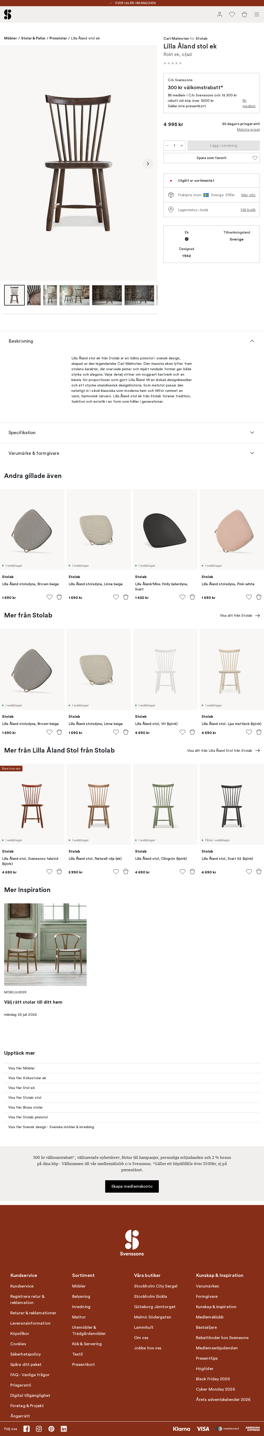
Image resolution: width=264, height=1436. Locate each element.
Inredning (81, 1307)
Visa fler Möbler (21, 1068)
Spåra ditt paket (26, 1364)
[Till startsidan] (7, 14)
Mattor (79, 1317)
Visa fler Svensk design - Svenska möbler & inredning (51, 1127)
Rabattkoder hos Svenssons (222, 1337)
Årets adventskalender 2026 (223, 1399)
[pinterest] (51, 1429)
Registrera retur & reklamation (27, 1299)
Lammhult (143, 1327)
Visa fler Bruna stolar (25, 1107)
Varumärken (207, 1286)
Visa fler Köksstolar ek (27, 1078)
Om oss (141, 1337)
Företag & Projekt (27, 1406)
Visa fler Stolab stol (24, 1098)
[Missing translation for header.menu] (257, 14)
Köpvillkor (19, 1333)
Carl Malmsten (176, 38)
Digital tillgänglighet (30, 1395)
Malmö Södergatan (152, 1317)
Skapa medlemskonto (132, 1186)
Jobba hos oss (147, 1348)
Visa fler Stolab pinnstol (28, 1117)
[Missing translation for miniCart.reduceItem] (167, 146)
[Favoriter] (232, 14)
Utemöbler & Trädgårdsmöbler (89, 1330)
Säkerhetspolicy (25, 1354)
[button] (172, 63)
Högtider (204, 1368)
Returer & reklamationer (33, 1313)
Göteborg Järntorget (155, 1307)
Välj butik (248, 209)
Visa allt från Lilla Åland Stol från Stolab (219, 751)
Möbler (10, 38)
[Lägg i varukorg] (59, 597)
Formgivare (207, 1296)
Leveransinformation (30, 1323)
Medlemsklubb (210, 1317)
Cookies (18, 1344)
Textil (77, 1354)
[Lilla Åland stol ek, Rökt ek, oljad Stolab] (78, 163)
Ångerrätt (20, 1416)
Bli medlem (249, 103)
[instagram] (39, 1429)
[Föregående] (9, 164)
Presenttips (207, 1358)
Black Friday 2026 (213, 1379)
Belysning (81, 1296)
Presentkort (83, 1364)
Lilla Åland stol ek (85, 38)
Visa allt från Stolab (236, 615)
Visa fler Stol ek (21, 1088)
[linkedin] (64, 1429)
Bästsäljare (206, 1327)
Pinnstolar (58, 38)
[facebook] (26, 1429)
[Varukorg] (244, 14)
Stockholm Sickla (150, 1296)
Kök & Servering (87, 1344)
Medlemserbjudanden (217, 1348)
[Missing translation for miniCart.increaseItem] (181, 146)
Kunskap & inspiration (216, 1307)
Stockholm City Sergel (155, 1286)
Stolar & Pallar (33, 38)
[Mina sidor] (219, 14)
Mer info (248, 195)
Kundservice (22, 1286)
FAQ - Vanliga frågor (30, 1375)
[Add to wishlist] (49, 597)
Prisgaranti (20, 1385)
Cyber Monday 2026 (215, 1389)
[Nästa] (148, 164)
